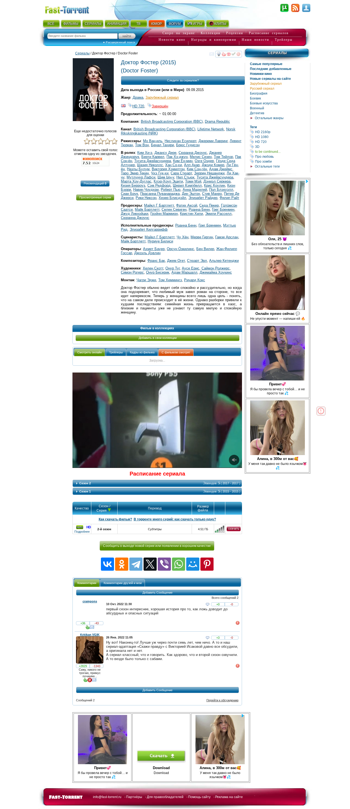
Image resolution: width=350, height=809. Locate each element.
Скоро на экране (178, 33)
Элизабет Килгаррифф (149, 229)
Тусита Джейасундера (152, 161)
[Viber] (164, 564)
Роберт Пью (170, 189)
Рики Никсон (146, 198)
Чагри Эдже (146, 280)
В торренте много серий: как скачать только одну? (175, 519)
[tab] (89, 352)
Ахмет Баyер (154, 249)
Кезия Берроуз (133, 185)
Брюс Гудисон (188, 145)
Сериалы (277, 53)
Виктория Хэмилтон (168, 169)
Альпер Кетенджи (224, 261)
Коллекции (210, 33)
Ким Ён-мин (182, 161)
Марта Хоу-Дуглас (136, 181)
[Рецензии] (90, 681)
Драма (138, 97)
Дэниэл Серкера (217, 181)
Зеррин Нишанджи (209, 173)
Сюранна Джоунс (193, 153)
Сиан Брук (129, 194)
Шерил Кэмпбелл (187, 185)
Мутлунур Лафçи (141, 177)
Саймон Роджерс (216, 268)
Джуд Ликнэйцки (134, 214)
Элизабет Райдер (202, 198)
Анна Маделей (195, 189)
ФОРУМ (175, 24)
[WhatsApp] (178, 564)
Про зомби (282, 161)
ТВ (138, 24)
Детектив (257, 113)
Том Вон (142, 145)
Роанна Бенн (199, 209)
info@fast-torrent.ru (107, 797)
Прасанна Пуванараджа (160, 194)
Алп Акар (192, 165)
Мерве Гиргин (202, 237)
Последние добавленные (270, 69)
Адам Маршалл (184, 272)
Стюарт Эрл (197, 261)
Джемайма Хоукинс (216, 272)
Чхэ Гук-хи (159, 173)
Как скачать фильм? (115, 519)
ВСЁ (51, 24)
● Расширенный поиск (119, 42)
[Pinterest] (207, 564)
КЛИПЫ (220, 24)
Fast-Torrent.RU (72, 9)
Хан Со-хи (173, 165)
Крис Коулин (214, 185)
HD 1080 (282, 137)
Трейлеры (284, 40)
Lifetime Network (210, 129)
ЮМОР (156, 24)
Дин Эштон (191, 194)
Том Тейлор (223, 157)
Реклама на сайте (229, 797)
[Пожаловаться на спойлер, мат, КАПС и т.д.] (237, 624)
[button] (95, 183)
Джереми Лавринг (213, 141)
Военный (257, 108)
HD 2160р (282, 132)
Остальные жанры (269, 118)
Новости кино (172, 40)
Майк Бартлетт (147, 209)
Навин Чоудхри (146, 189)
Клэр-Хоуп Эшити (168, 181)
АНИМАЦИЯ (117, 24)
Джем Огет (176, 261)
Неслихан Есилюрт (180, 141)
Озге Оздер (204, 161)
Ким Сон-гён (197, 169)
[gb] (123, 106)
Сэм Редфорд (159, 185)
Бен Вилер (205, 249)
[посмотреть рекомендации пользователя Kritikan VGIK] (85, 681)
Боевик (255, 98)
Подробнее (82, 531)
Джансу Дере (165, 153)
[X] (150, 564)
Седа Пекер (209, 205)
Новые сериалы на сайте (270, 79)
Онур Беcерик (157, 272)
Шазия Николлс (150, 165)
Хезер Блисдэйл (172, 198)
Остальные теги (267, 166)
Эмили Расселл (218, 214)
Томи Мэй (193, 181)
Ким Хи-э (144, 153)
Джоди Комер (213, 165)
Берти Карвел (152, 157)
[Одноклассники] (121, 564)
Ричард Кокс (194, 280)
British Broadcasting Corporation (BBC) (172, 121)
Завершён (160, 106)
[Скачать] (234, 530)
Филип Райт (229, 198)
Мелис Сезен (201, 157)
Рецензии (234, 33)
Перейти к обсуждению (222, 700)
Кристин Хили (191, 214)
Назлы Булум (138, 169)
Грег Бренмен (223, 209)
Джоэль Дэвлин (147, 253)
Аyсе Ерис (190, 268)
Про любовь (282, 156)
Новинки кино (261, 74)
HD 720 (282, 142)
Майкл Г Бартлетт (159, 205)
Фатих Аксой (186, 205)
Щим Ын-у (166, 177)
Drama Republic (217, 121)
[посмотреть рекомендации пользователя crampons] (87, 628)
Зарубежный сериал (266, 84)
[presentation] (89, 352)
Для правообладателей (165, 797)
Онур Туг (172, 268)
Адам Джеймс (220, 169)
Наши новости (255, 40)
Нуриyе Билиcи (160, 241)
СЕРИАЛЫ (93, 24)
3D (282, 147)
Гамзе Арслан (226, 237)
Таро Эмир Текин (135, 173)
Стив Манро (212, 194)
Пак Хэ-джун (177, 157)
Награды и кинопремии (213, 40)
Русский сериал (262, 88)
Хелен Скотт (153, 268)
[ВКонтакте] (107, 564)
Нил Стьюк (185, 177)
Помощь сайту (199, 797)
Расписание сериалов (269, 33)
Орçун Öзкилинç (180, 249)
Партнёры (134, 797)
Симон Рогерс (132, 272)
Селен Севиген (174, 209)
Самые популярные (266, 64)
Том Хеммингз (170, 280)
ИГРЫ (197, 24)
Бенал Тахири (162, 145)
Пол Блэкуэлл (221, 189)
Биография (258, 93)
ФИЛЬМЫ (70, 24)
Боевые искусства (264, 103)
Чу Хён (182, 237)
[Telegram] (135, 564)
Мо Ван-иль (152, 141)
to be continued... (282, 152)
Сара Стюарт (181, 173)
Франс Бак (156, 261)
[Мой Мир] (192, 564)
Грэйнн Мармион (164, 214)
